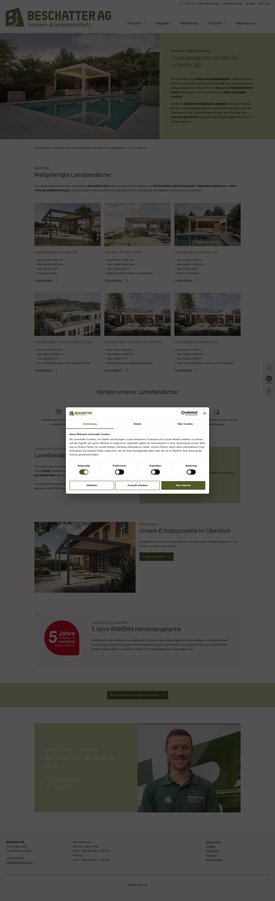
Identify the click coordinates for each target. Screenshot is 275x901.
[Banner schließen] (204, 413)
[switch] (119, 472)
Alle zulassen (183, 485)
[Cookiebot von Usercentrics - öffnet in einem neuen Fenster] (183, 413)
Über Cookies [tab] (185, 424)
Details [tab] (137, 424)
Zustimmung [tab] (90, 424)
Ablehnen (91, 485)
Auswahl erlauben (137, 485)
